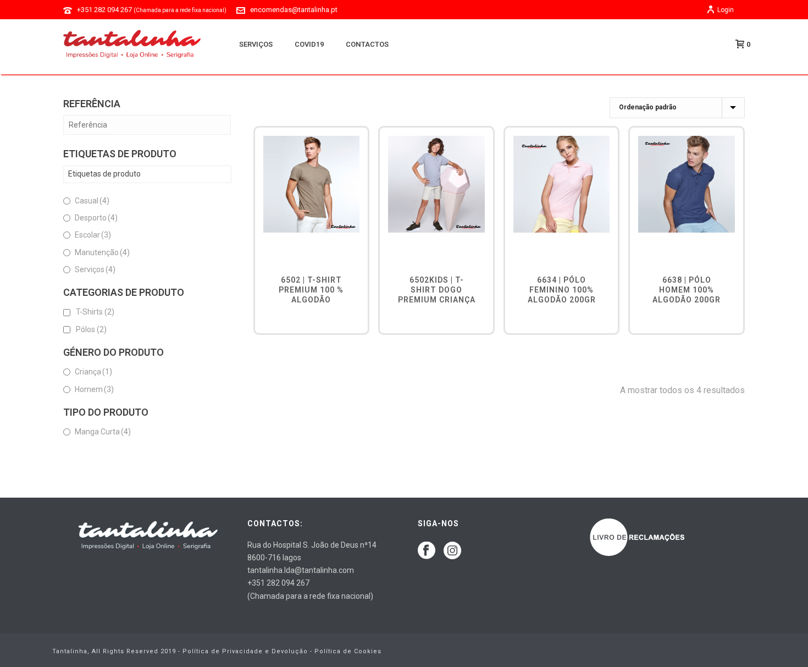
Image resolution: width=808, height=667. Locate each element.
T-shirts (95, 311)
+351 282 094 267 (151, 9)
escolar (93, 234)
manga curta (103, 431)
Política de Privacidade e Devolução (245, 651)
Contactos (367, 44)
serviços (95, 269)
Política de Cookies (347, 651)
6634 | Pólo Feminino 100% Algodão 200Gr (562, 289)
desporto (96, 217)
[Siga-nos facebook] (426, 551)
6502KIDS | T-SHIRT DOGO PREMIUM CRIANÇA (436, 289)
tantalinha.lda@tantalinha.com (300, 570)
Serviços (256, 44)
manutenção (102, 252)
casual (92, 200)
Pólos (91, 329)
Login (725, 10)
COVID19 (309, 44)
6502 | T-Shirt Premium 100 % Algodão (311, 289)
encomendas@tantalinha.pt (293, 9)
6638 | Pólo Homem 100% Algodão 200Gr (686, 289)
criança (93, 371)
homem (94, 389)
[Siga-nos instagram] (452, 551)
